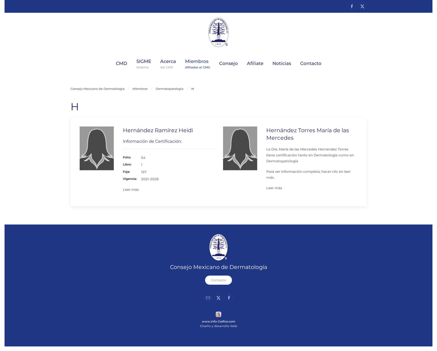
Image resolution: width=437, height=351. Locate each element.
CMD (121, 63)
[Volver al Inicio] (218, 32)
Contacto (218, 280)
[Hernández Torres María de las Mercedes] (240, 148)
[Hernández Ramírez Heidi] (97, 148)
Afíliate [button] (255, 63)
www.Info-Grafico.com (218, 321)
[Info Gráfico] (218, 314)
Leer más (131, 189)
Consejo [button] (228, 63)
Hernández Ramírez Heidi (158, 130)
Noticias (281, 63)
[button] (168, 63)
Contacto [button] (310, 63)
